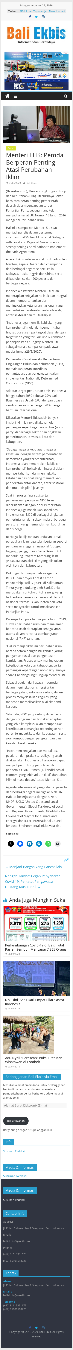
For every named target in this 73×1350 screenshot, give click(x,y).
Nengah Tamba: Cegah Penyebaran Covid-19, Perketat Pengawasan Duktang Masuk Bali (32, 881)
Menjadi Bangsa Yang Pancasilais (33, 867)
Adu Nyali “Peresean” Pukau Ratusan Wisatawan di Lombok (33, 1060)
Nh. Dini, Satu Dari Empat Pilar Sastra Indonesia (34, 1002)
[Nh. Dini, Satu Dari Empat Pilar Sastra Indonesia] (36, 963)
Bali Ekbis (31, 182)
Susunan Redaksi (14, 1151)
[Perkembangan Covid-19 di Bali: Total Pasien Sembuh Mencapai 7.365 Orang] (36, 908)
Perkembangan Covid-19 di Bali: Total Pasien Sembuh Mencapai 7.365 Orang (35, 947)
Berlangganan (16, 1120)
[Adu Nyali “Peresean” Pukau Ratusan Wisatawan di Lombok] (28, 1018)
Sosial (11, 148)
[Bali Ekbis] (7, 96)
